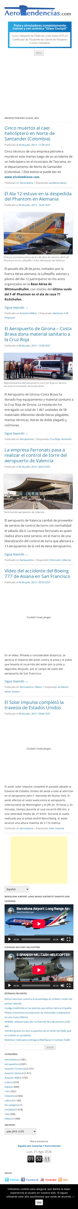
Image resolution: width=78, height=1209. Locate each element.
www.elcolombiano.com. (22, 177)
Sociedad (10, 1109)
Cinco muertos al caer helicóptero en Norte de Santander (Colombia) (30, 133)
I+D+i (7, 1091)
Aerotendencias (38, 12)
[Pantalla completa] (68, 939)
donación (66, 439)
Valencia (66, 560)
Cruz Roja (54, 439)
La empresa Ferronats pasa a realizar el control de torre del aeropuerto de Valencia (36, 455)
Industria (10, 1096)
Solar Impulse (56, 828)
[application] (39, 923)
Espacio (9, 1086)
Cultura (9, 1082)
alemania (57, 313)
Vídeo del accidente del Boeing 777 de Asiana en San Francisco (37, 573)
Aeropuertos (27, 439)
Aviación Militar (28, 313)
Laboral (9, 1100)
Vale (39, 1202)
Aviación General (14, 1073)
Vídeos (38, 687)
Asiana (16, 691)
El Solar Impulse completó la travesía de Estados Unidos (34, 705)
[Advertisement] (39, 85)
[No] (73, 1197)
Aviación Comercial (15, 1068)
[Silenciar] (62, 939)
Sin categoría (12, 1105)
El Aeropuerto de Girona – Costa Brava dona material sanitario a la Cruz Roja (38, 334)
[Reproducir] (9, 939)
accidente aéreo (58, 183)
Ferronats (54, 560)
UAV (7, 1114)
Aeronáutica (26, 183)
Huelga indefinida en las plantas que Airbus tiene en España (38, 1008)
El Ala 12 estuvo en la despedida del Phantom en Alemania (38, 196)
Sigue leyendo (16, 307)
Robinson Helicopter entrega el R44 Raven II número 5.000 (37, 1040)
